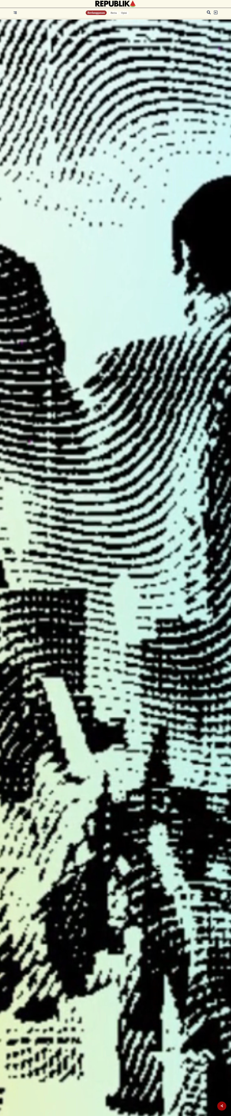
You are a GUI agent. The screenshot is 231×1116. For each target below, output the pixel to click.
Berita (114, 13)
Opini (124, 13)
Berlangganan (96, 12)
